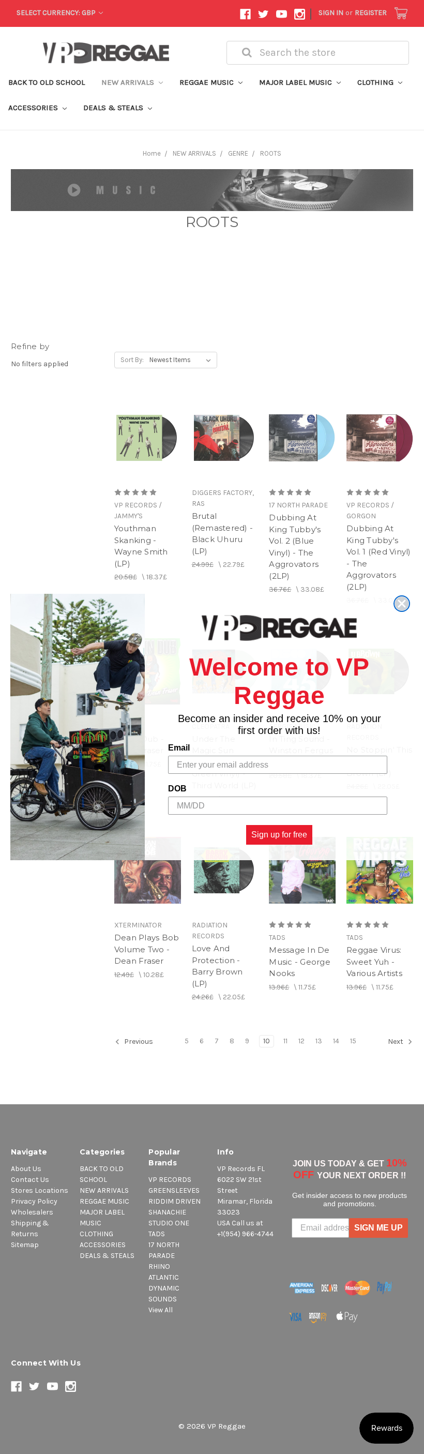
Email (179, 747)
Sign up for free (279, 834)
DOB (177, 788)
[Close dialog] (402, 603)
